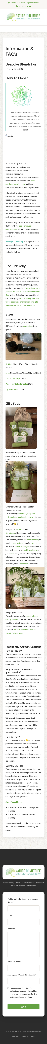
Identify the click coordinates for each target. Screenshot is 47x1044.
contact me (28, 326)
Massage (25, 1037)
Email (10, 915)
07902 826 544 (25, 6)
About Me (16, 1037)
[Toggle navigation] (23, 29)
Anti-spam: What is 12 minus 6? (22, 975)
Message (12, 928)
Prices (33, 1037)
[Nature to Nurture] (23, 21)
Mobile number (15, 961)
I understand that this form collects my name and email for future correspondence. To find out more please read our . (24, 994)
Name (11, 902)
